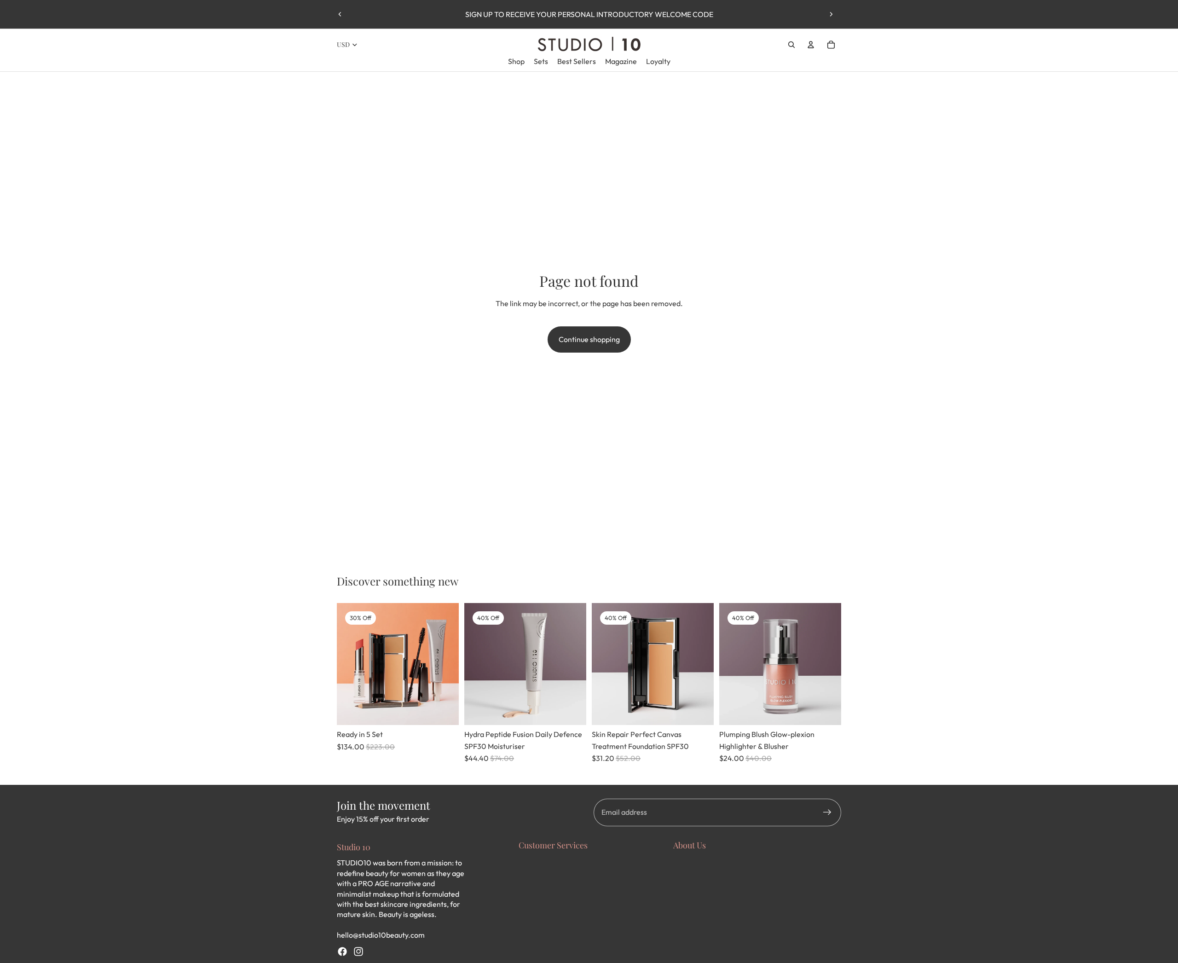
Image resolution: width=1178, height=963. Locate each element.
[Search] (791, 45)
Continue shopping (589, 339)
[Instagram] (358, 951)
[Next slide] (831, 14)
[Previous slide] (340, 14)
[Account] (811, 45)
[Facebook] (342, 951)
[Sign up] (827, 812)
